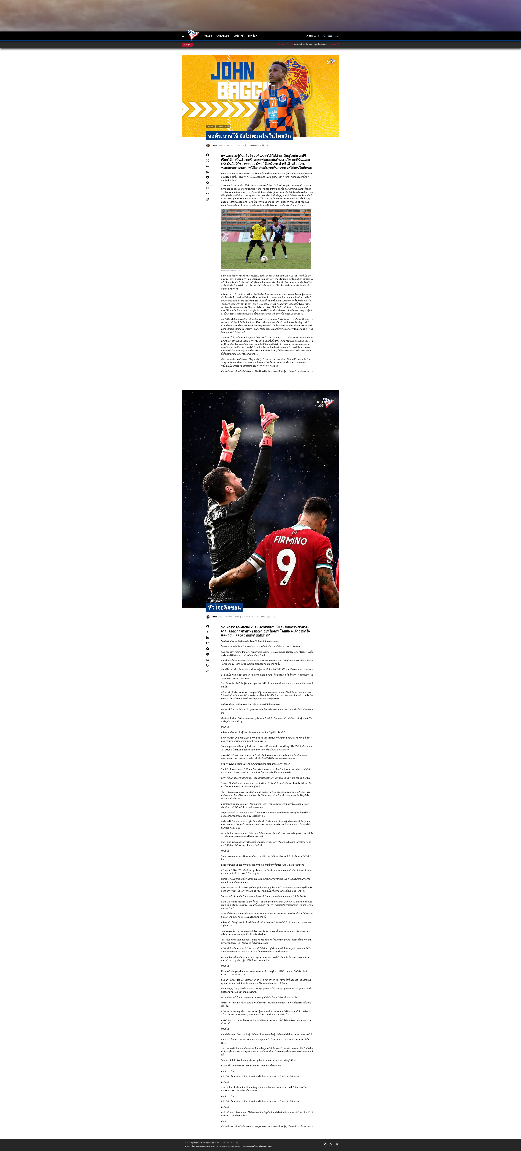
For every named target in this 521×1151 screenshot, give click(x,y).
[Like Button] (263, 145)
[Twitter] (331, 1144)
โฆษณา (187, 1146)
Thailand (331, 37)
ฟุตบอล (210, 126)
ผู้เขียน (270, 1146)
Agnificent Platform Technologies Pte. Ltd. (207, 1143)
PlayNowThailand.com (266, 371)
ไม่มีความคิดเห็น (255, 145)
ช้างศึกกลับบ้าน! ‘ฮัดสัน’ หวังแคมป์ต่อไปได (311, 44)
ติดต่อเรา (238, 1146)
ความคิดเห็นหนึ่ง (260, 617)
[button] (183, 35)
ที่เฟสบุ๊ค (282, 371)
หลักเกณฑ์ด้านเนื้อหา (250, 1146)
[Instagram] (337, 1144)
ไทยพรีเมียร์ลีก (223, 126)
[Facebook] (325, 1144)
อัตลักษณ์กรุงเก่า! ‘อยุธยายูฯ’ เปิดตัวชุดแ (259, 44)
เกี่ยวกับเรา (263, 1146)
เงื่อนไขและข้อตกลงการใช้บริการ (203, 1146)
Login (336, 36)
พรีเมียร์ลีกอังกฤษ (214, 598)
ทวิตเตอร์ (291, 371)
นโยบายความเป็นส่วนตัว (225, 1146)
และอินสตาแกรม (305, 371)
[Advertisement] (230, 9)
